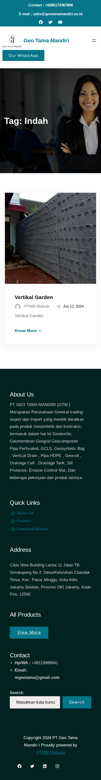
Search (16, 692)
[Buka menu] (94, 40)
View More (29, 632)
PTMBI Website (50, 752)
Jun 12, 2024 (73, 306)
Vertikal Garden (34, 297)
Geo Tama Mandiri (46, 40)
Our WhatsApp (23, 55)
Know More (26, 330)
